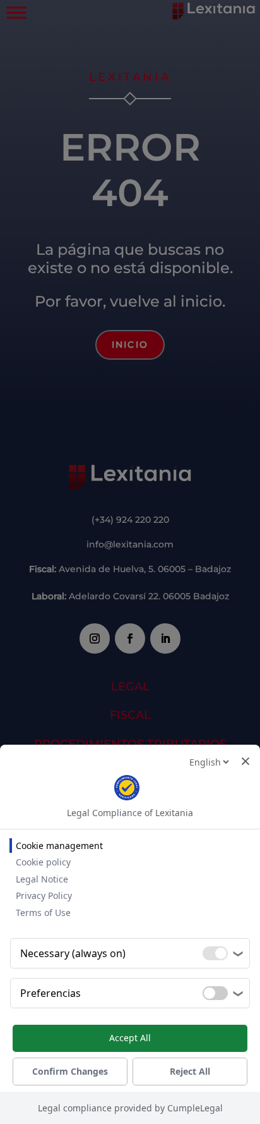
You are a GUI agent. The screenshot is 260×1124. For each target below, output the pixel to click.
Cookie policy (43, 862)
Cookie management (59, 846)
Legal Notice (42, 879)
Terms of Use (43, 913)
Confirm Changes (70, 1071)
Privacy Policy (44, 895)
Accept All (130, 1038)
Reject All (190, 1071)
